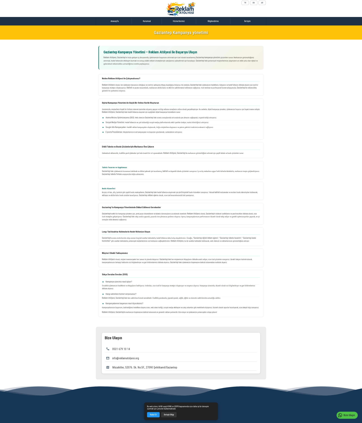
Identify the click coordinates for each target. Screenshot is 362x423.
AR (262, 3)
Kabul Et (153, 415)
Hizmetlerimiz (179, 21)
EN (254, 3)
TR (245, 3)
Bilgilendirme (213, 21)
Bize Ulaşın (349, 415)
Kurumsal (147, 21)
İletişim (247, 21)
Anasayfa (115, 21)
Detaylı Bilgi (169, 415)
